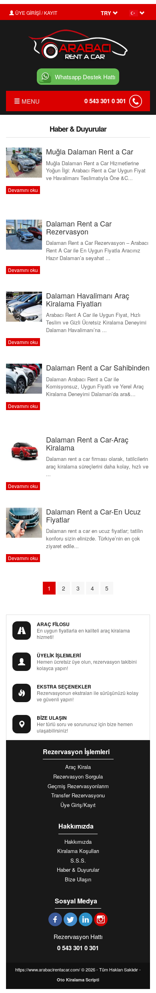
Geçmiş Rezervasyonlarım (78, 786)
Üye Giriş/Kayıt (78, 805)
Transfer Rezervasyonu (78, 795)
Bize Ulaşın (78, 879)
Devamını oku (23, 189)
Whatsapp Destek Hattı (85, 76)
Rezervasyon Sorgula (78, 776)
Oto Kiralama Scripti (78, 980)
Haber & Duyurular (78, 869)
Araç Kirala (78, 767)
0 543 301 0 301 (105, 100)
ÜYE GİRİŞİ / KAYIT (35, 12)
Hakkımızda (78, 841)
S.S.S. (78, 860)
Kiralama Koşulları (78, 851)
